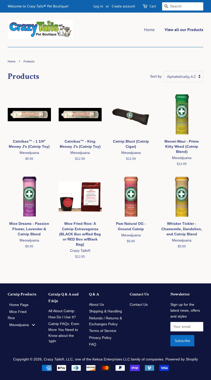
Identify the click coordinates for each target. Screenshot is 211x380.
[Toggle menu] (33, 325)
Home (149, 29)
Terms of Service (102, 331)
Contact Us (139, 305)
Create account (123, 6)
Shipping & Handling (105, 311)
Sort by (156, 76)
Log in (98, 6)
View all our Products (184, 29)
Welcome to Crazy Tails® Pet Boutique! (38, 6)
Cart (153, 6)
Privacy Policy (100, 338)
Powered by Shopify (181, 359)
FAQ (92, 344)
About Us (96, 305)
